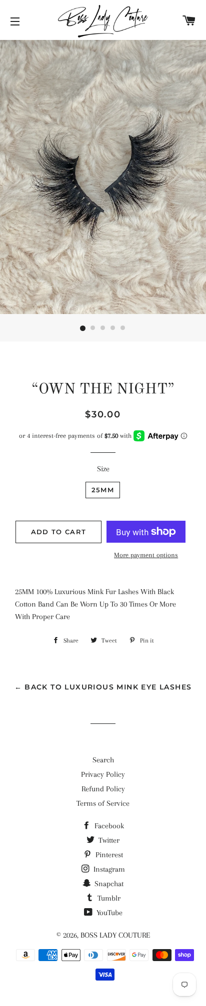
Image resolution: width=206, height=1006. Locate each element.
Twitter (108, 840)
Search (103, 759)
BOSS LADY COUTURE (115, 935)
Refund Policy (103, 788)
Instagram (108, 869)
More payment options (146, 555)
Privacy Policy (103, 774)
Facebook (108, 825)
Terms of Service (103, 803)
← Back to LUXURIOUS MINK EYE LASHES (103, 686)
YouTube (108, 912)
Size (103, 468)
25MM (103, 490)
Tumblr (108, 898)
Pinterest (108, 854)
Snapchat (108, 883)
